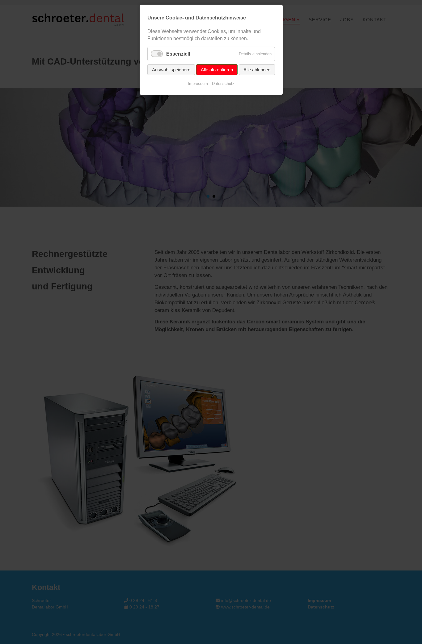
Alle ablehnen (256, 69)
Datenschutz (223, 83)
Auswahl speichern (171, 69)
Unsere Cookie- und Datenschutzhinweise (196, 17)
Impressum (198, 83)
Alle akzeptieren (217, 69)
